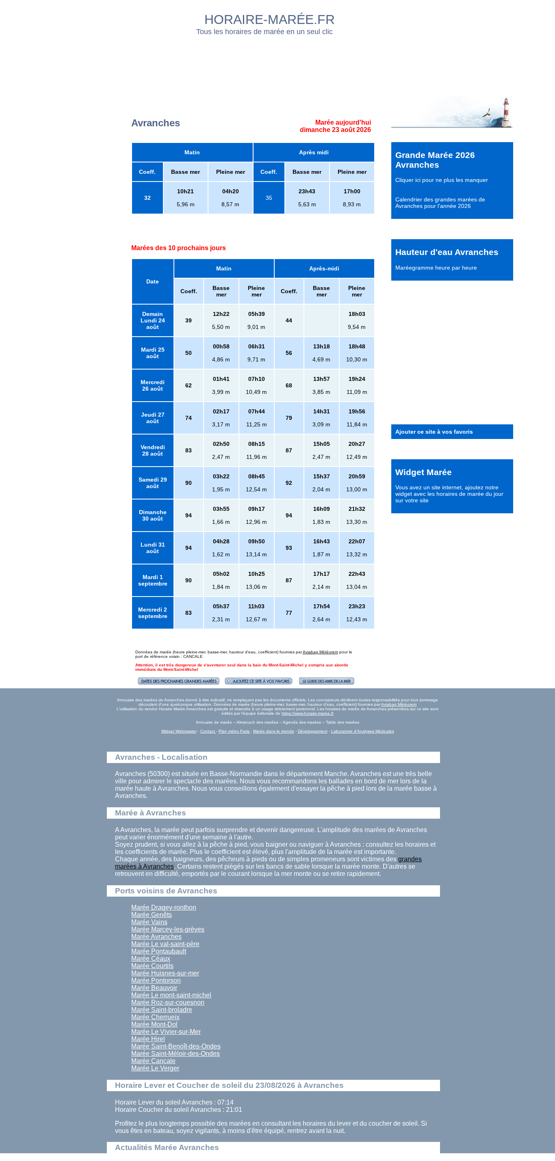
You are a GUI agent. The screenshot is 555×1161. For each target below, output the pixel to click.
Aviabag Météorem (320, 652)
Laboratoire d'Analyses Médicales (362, 731)
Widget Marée (423, 472)
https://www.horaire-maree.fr (308, 713)
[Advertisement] (278, 63)
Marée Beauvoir (154, 987)
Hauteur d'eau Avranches (447, 252)
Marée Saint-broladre (161, 1009)
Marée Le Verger (155, 1068)
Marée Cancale (153, 1060)
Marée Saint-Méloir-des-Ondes (175, 1053)
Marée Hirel (148, 1039)
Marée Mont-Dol (154, 1024)
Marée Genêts (151, 914)
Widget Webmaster (179, 731)
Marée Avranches (156, 936)
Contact (208, 731)
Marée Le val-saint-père (165, 943)
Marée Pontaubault (158, 951)
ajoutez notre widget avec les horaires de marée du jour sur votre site (449, 494)
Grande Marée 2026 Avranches (435, 159)
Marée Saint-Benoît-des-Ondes (176, 1046)
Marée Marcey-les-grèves (167, 929)
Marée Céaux (150, 958)
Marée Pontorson (156, 980)
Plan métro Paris (235, 731)
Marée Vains (149, 922)
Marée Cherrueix (155, 1017)
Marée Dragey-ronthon (163, 907)
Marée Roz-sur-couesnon (167, 1002)
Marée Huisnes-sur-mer (165, 973)
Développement (312, 731)
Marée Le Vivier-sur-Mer (166, 1031)
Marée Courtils (152, 965)
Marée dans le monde (273, 731)
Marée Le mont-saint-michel (171, 995)
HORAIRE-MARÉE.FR (269, 19)
